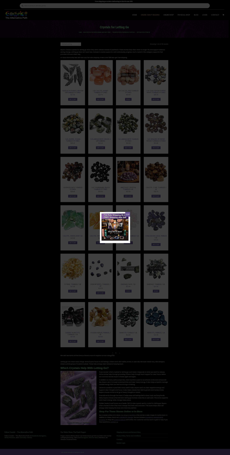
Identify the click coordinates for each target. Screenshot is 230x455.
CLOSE (127, 214)
